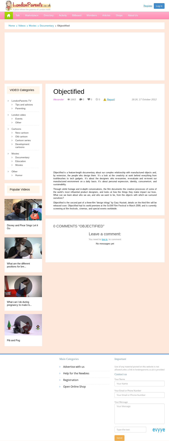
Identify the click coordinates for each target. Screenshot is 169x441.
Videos (21, 25)
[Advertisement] (84, 56)
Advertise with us (73, 366)
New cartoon (22, 132)
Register (148, 5)
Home (12, 25)
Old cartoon (21, 136)
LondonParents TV (21, 100)
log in (104, 239)
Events (18, 118)
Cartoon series (23, 140)
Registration (70, 379)
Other (18, 122)
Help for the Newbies (76, 373)
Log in (159, 6)
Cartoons (16, 129)
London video (19, 115)
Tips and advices (24, 104)
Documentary (47, 25)
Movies (32, 25)
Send (119, 438)
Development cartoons (22, 145)
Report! (111, 99)
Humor (18, 175)
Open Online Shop (74, 386)
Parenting (20, 108)
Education (20, 161)
